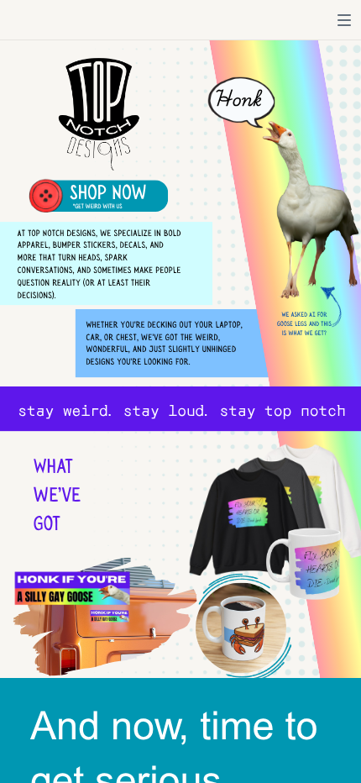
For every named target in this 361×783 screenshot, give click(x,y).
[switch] (344, 20)
